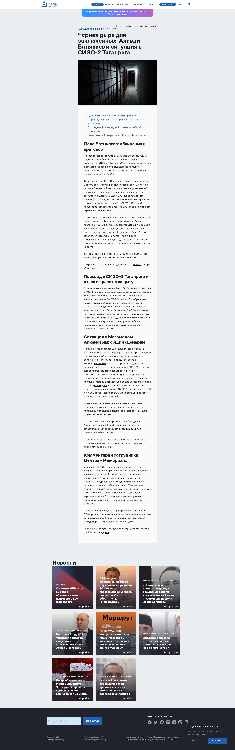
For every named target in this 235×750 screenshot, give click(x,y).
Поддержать (167, 4)
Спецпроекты (138, 4)
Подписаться (92, 721)
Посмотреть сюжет (118, 14)
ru (180, 4)
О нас (151, 4)
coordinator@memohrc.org (95, 740)
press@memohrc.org (55, 740)
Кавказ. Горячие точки (91, 29)
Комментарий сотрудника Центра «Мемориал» (117, 135)
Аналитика (123, 4)
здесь (105, 532)
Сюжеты (109, 4)
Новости (97, 4)
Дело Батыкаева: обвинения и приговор (112, 115)
